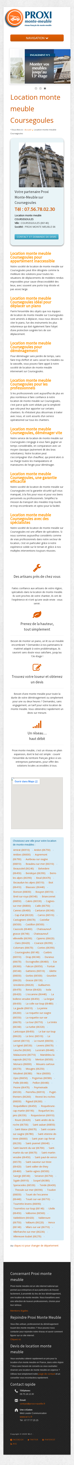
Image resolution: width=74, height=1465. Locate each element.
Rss (14, 1444)
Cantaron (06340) (44, 910)
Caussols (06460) (22, 929)
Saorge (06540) (21, 1175)
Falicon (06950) (34, 966)
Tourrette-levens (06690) (27, 1203)
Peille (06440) (20, 1082)
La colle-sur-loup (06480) (39, 1003)
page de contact (46, 1373)
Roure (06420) (23, 1120)
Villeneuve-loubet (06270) (27, 1236)
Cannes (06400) (22, 910)
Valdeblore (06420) (23, 1217)
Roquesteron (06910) (42, 1115)
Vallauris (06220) (35, 1222)
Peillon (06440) (41, 1082)
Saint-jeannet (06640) (38, 1143)
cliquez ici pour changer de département (36, 1245)
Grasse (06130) (34, 980)
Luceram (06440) (44, 1050)
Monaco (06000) (22, 1064)
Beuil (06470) (43, 877)
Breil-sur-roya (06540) (25, 896)
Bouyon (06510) (44, 891)
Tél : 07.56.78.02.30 (35, 209)
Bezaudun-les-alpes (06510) (28, 882)
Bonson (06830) (22, 891)
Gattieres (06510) (35, 971)
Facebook (18, 1439)
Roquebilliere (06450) (25, 1106)
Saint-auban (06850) (44, 1124)
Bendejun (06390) (35, 873)
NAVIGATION (35, 38)
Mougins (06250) (35, 1068)
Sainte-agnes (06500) (37, 1171)
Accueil (28, 129)
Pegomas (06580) (42, 1078)
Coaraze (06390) (43, 943)
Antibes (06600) (22, 854)
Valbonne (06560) (35, 1213)
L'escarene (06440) (36, 994)
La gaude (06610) (23, 1008)
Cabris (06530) (34, 901)
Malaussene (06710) (24, 1054)
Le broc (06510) (34, 1036)
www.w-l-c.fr (26, 1416)
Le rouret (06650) (43, 1040)
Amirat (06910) (21, 850)
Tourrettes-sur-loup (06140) (28, 1208)
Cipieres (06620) (45, 938)
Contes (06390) (46, 947)
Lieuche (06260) (22, 1050)
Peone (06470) (21, 1087)
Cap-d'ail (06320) (24, 915)
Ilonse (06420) (33, 989)
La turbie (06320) (35, 1026)
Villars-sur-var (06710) (38, 1227)
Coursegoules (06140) (27, 952)
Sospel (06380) (41, 1180)
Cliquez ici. (15, 1339)
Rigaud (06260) (34, 1101)
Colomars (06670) (23, 947)
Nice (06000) (43, 1073)
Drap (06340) (33, 957)
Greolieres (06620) (23, 985)
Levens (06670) (45, 1045)
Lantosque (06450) (23, 1031)
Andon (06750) (42, 850)
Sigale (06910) (21, 1180)
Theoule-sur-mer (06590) (29, 1189)
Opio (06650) (20, 1078)
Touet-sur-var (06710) (38, 1199)
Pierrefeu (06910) (35, 1092)
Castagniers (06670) (24, 919)
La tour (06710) (34, 1022)
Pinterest (49, 1439)
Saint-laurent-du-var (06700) (28, 1148)
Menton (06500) (44, 1059)
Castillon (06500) (35, 924)
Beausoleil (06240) (23, 868)
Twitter (33, 1439)
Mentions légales (19, 1310)
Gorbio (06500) (34, 975)
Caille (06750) (42, 905)
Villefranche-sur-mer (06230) (29, 1231)
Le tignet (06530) (22, 1045)
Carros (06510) (46, 915)
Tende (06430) (48, 1185)
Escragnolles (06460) (37, 961)
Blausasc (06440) (35, 887)
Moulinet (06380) (22, 1073)
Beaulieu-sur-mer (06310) (40, 863)
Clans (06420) (22, 943)
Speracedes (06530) (24, 1185)
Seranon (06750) (44, 1175)
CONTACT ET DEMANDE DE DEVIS (36, 236)
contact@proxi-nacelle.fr (32, 1403)
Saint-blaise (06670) (26, 1129)
